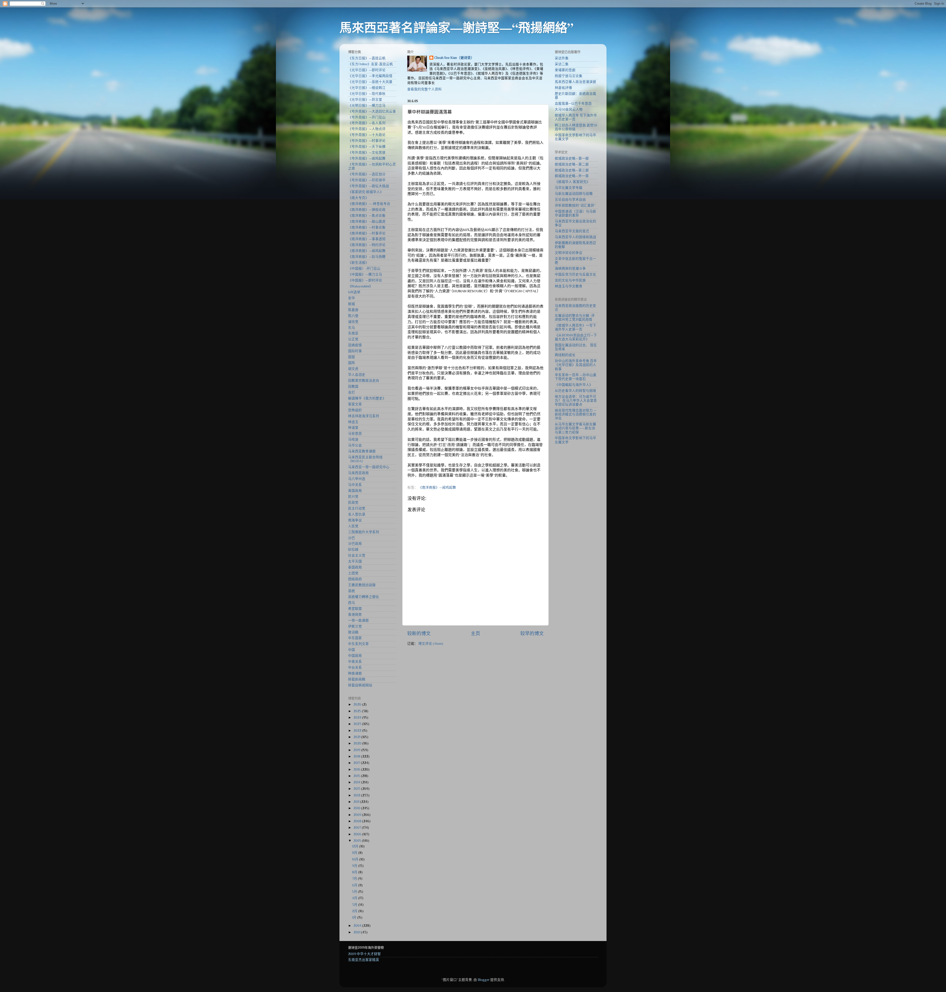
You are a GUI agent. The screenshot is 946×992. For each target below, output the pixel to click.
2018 (357, 756)
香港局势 (355, 614)
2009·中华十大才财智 (364, 954)
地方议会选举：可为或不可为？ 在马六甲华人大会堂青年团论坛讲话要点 (576, 400)
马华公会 (355, 445)
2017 (357, 763)
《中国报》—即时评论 (365, 280)
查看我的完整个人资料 (424, 89)
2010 (357, 808)
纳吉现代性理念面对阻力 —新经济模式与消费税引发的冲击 (575, 414)
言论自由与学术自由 (570, 199)
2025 (358, 711)
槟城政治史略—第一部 (572, 158)
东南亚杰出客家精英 (363, 960)
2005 (358, 841)
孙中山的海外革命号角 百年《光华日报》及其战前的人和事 (576, 365)
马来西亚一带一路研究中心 (368, 467)
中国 (351, 650)
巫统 (351, 591)
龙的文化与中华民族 (570, 280)
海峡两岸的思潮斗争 (570, 268)
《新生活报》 (358, 263)
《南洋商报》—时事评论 (367, 233)
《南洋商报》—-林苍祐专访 (369, 204)
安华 (351, 298)
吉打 (351, 392)
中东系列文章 (358, 644)
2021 (357, 737)
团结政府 (355, 579)
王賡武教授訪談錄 (362, 585)
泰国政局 (355, 567)
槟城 (351, 304)
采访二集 (562, 64)
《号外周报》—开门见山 (367, 117)
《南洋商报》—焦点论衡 (367, 215)
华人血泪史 (356, 375)
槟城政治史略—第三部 (572, 170)
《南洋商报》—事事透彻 (367, 239)
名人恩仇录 (356, 514)
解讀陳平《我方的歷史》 (367, 398)
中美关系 (355, 661)
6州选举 (354, 292)
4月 (355, 898)
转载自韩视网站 (360, 685)
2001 (357, 932)
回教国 (353, 386)
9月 (355, 866)
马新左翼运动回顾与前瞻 (574, 194)
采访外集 (562, 58)
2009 (358, 815)
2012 (357, 795)
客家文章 (355, 404)
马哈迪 (353, 439)
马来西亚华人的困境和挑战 (575, 237)
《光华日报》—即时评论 (367, 70)
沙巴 (351, 538)
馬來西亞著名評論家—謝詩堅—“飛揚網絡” (456, 27)
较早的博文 (532, 633)
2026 (358, 704)
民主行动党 (356, 508)
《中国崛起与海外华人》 (574, 385)
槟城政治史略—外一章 (572, 176)
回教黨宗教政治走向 (363, 380)
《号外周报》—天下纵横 (367, 147)
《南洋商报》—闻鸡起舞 (437, 487)
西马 (351, 603)
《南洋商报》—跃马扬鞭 (367, 257)
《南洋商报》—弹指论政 (367, 210)
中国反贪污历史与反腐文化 (575, 274)
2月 (355, 911)
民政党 (353, 502)
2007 (358, 827)
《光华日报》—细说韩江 (367, 88)
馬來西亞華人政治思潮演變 (575, 82)
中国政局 (355, 656)
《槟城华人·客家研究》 (572, 182)
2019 (357, 750)
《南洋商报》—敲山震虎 (367, 221)
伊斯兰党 (355, 626)
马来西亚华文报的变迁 (572, 231)
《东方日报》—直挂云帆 (367, 58)
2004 (358, 925)
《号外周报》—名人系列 (367, 123)
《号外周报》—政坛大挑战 (368, 186)
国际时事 (355, 351)
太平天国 (355, 561)
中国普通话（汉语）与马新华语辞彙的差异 (575, 213)
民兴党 (353, 496)
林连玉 (353, 422)
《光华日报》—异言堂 (365, 99)
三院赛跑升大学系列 (363, 532)
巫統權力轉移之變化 (363, 597)
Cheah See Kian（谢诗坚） (454, 58)
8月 (355, 872)
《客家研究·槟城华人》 (365, 192)
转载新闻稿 (356, 679)
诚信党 (353, 322)
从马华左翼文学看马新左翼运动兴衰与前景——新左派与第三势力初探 (575, 428)
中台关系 (355, 667)
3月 (355, 905)
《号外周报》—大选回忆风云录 (372, 111)
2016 (357, 769)
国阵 (351, 363)
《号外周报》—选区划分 (367, 174)
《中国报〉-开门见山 (364, 268)
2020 (358, 743)
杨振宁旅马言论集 (568, 76)
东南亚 (353, 333)
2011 (357, 802)
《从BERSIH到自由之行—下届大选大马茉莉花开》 (576, 337)
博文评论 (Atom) (430, 643)
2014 (357, 782)
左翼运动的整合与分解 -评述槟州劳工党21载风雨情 (575, 317)
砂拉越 (353, 549)
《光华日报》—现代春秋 (367, 94)
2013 (357, 789)
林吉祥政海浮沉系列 (363, 416)
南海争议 (355, 520)
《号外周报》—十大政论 (367, 135)
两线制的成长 (565, 355)
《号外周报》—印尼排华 (367, 180)
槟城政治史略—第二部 (572, 164)
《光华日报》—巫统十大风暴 (370, 82)
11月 (355, 853)
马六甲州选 (356, 479)
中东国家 (355, 638)
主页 (475, 633)
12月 (355, 846)
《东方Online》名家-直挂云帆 (370, 64)
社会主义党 (356, 555)
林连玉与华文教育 (568, 286)
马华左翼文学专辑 (568, 188)
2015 (357, 776)
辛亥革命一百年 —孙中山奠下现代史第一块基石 (575, 377)
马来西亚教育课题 (362, 451)
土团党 (353, 573)
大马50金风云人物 (569, 109)
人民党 (353, 526)
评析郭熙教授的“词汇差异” (575, 205)
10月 (355, 859)
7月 (355, 878)
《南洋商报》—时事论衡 (367, 227)
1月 (354, 917)
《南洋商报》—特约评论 (367, 245)
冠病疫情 (355, 345)
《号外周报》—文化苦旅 (367, 152)
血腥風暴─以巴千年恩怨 (573, 103)
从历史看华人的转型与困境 (575, 391)
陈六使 (353, 316)
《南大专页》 (358, 198)
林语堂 (353, 428)
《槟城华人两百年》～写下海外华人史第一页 (575, 327)
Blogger (484, 980)
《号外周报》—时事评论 (367, 141)
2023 (358, 724)
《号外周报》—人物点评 (367, 129)
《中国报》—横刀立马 (365, 274)
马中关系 (355, 485)
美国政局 (355, 491)
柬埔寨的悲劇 (565, 70)
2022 (358, 730)
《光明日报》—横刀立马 (367, 105)
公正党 (353, 339)
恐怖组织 (355, 410)
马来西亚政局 (358, 473)
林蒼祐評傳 (563, 88)
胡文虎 (353, 369)
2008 (358, 821)
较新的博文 (419, 633)
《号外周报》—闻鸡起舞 (367, 158)
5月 (355, 891)
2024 (358, 717)
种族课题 (355, 673)
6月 (355, 885)
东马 (351, 328)
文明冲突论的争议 (568, 253)
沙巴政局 (355, 544)
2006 (358, 834)
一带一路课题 (358, 620)
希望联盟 (355, 609)
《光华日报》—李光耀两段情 (370, 76)
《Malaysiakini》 (360, 286)
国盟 (351, 357)
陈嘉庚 (353, 310)
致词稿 (353, 632)
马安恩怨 (355, 433)
